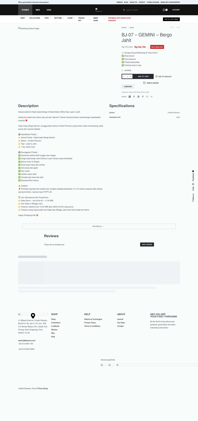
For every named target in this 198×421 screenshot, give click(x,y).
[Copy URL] (151, 97)
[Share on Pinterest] (143, 97)
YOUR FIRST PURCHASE (163, 315)
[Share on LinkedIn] (138, 97)
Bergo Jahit (132, 92)
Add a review (147, 244)
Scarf (124, 27)
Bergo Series (141, 92)
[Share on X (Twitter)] (130, 97)
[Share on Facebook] (134, 97)
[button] (99, 226)
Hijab (132, 27)
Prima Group (43, 388)
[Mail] (147, 97)
